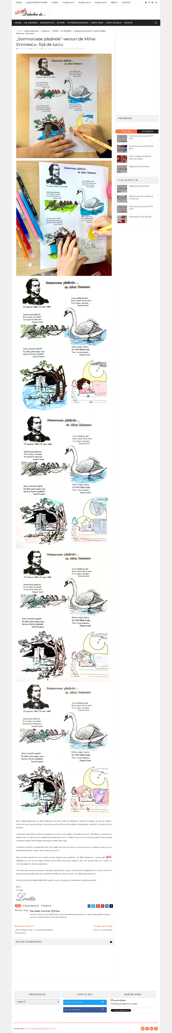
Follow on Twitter (73, 1002)
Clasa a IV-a (101, 2)
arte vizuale (113, 23)
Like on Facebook (72, 1010)
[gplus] (152, 2)
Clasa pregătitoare (31, 31)
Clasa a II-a (68, 2)
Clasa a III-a (84, 2)
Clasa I (55, 2)
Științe (61, 23)
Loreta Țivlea (119, 1000)
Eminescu (46, 31)
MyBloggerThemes (47, 1028)
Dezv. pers (97, 23)
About (114, 2)
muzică (128, 23)
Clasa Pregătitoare (36, 2)
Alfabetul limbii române (139, 166)
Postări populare (126, 131)
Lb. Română (30, 23)
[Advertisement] (136, 72)
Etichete (147, 131)
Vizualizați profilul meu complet (124, 1004)
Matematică (47, 23)
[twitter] (146, 2)
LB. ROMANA (66, 31)
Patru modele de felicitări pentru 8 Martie (140, 157)
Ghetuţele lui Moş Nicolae (140, 217)
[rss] (156, 2)
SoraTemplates (30, 1028)
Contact (126, 2)
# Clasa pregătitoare (31, 906)
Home (19, 2)
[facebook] (149, 2)
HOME (55, 31)
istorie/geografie (78, 23)
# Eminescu (46, 906)
